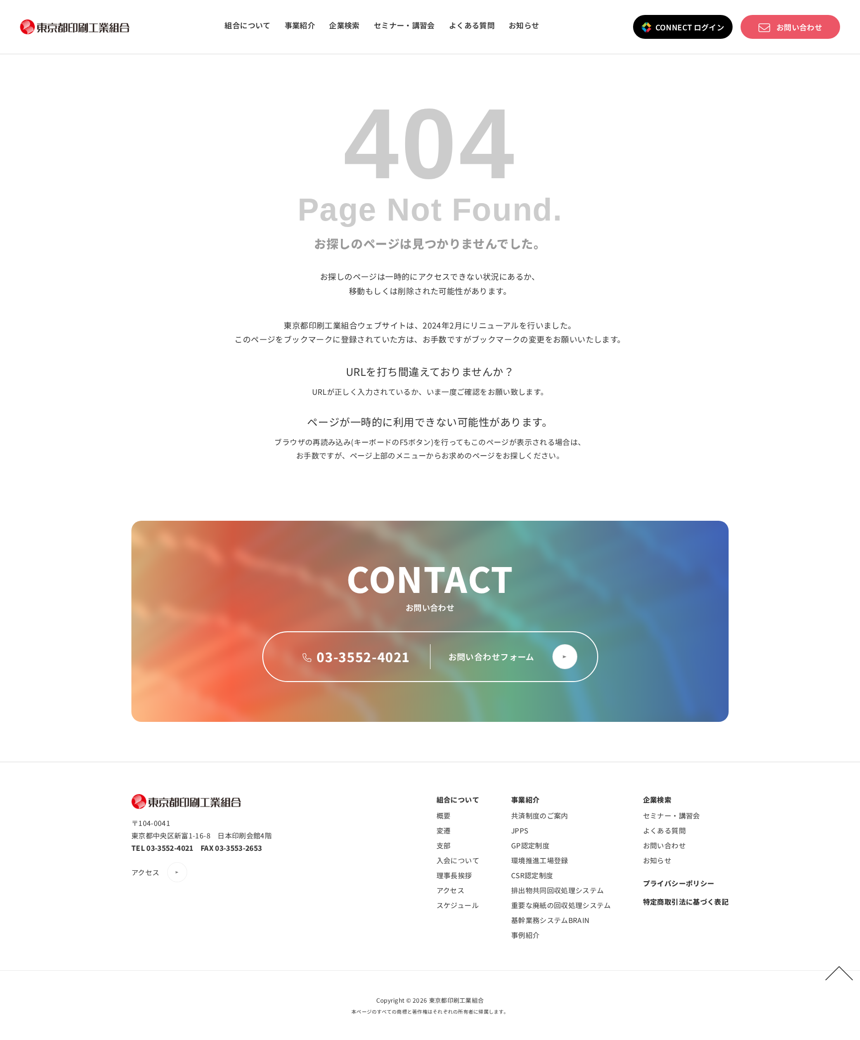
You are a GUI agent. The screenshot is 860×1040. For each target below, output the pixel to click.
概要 (443, 815)
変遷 (443, 830)
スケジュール (457, 905)
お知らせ (524, 25)
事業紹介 (300, 25)
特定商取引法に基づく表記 (686, 902)
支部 (443, 845)
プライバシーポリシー (679, 883)
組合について (247, 25)
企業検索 (344, 25)
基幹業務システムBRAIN (550, 920)
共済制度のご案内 (539, 815)
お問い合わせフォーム (491, 657)
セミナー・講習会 (404, 25)
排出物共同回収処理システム (557, 890)
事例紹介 (525, 934)
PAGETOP (839, 973)
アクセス (145, 872)
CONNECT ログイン (690, 26)
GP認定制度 (530, 845)
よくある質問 (472, 25)
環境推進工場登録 (539, 860)
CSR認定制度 (532, 875)
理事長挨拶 (454, 875)
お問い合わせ (799, 26)
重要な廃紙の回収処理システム (561, 905)
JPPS (519, 830)
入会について (457, 860)
